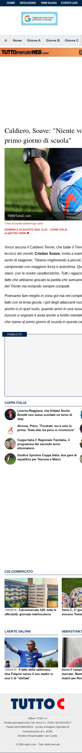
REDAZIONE (28, 3)
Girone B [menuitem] (53, 40)
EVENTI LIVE (69, 3)
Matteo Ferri (17, 233)
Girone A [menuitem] (34, 40)
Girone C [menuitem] (72, 40)
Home (11, 3)
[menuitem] (5, 40)
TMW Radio (49, 3)
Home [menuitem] (17, 40)
